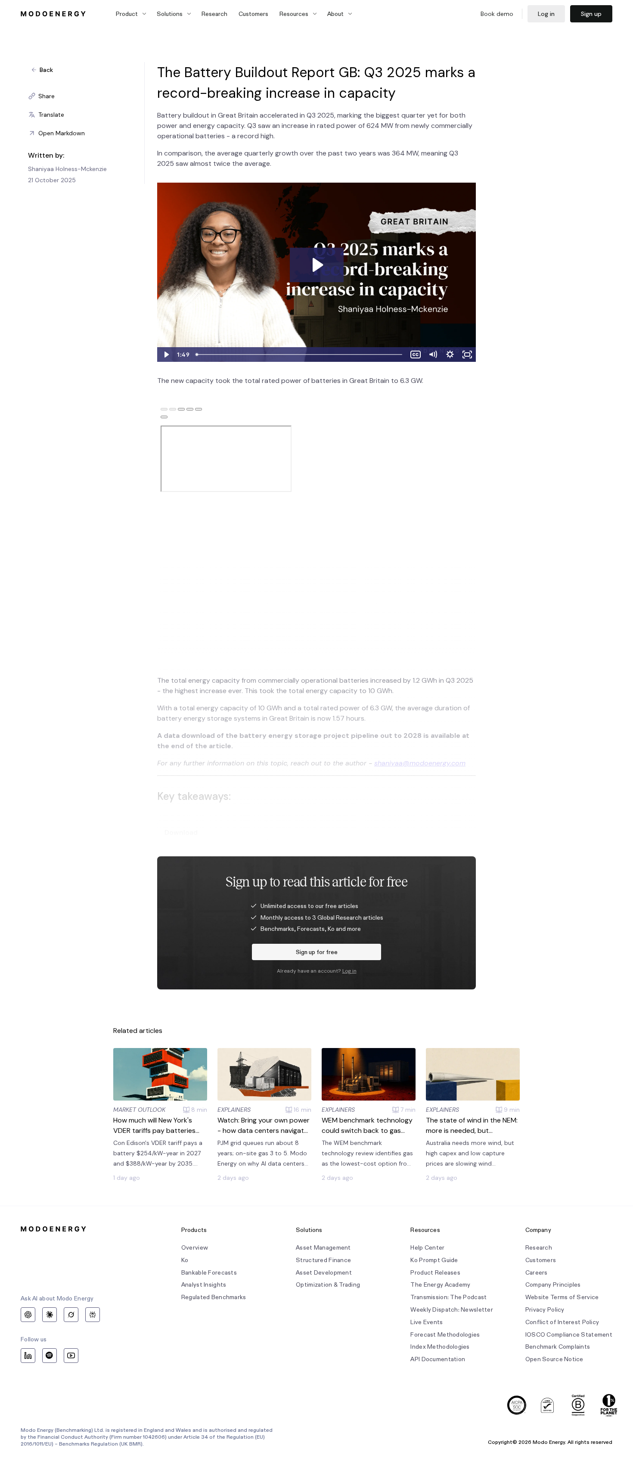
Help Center (427, 1247)
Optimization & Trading (328, 1284)
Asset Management (323, 1247)
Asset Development (324, 1272)
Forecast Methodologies (445, 1334)
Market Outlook (139, 1109)
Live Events (426, 1322)
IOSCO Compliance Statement (568, 1334)
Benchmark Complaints (557, 1346)
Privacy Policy (545, 1309)
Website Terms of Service (562, 1297)
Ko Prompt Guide (434, 1260)
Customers (253, 14)
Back (46, 70)
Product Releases (435, 1272)
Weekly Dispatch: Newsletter (451, 1309)
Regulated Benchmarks (213, 1297)
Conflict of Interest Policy (562, 1322)
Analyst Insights (203, 1284)
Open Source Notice (554, 1359)
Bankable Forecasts (209, 1272)
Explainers (234, 1109)
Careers (536, 1272)
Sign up (591, 14)
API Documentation (437, 1359)
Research (214, 14)
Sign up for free (317, 952)
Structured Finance (323, 1260)
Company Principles (553, 1284)
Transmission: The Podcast (448, 1297)
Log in (546, 14)
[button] (86, 96)
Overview (194, 1247)
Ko (185, 1260)
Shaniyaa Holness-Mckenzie (67, 169)
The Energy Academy (440, 1284)
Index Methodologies (439, 1346)
